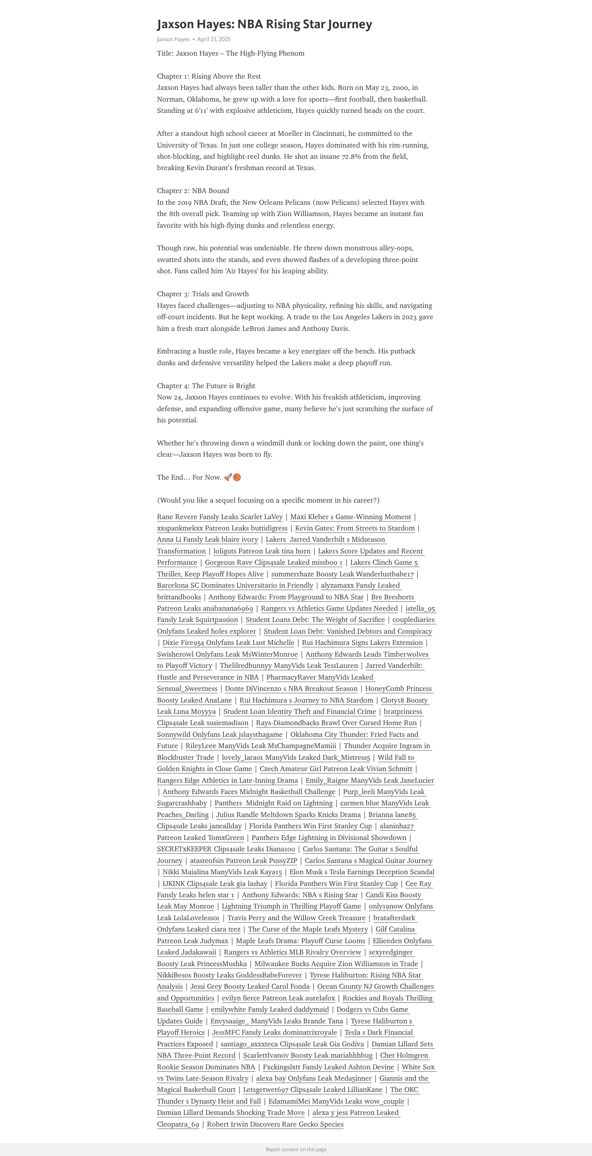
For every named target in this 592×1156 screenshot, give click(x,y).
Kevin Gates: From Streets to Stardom (355, 528)
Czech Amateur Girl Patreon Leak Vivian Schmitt (336, 768)
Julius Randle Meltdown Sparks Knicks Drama (288, 814)
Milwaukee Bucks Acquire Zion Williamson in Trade (336, 963)
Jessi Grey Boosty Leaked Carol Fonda (250, 986)
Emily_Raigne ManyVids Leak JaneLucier (370, 780)
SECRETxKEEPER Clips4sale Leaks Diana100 (226, 848)
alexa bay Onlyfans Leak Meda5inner (314, 1078)
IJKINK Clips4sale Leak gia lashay (215, 883)
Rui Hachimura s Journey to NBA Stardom (306, 700)
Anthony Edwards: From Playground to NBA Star (286, 597)
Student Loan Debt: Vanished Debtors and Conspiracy (348, 631)
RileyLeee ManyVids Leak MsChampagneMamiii (261, 745)
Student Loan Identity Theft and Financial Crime (300, 711)
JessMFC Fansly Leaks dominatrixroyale (274, 1032)
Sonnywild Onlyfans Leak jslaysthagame (220, 734)
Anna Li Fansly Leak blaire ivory (207, 539)
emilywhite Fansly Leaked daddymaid (270, 1009)
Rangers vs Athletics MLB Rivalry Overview (292, 952)
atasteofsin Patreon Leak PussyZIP (243, 860)
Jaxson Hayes (173, 39)
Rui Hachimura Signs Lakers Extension (362, 642)
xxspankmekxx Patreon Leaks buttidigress (222, 528)
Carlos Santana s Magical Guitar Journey (369, 860)
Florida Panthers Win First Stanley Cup (310, 825)
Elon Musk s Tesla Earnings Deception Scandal (362, 871)
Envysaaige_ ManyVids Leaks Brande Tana (277, 1021)
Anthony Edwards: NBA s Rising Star (300, 894)
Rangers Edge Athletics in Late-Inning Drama (227, 780)
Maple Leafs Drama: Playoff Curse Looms (300, 940)
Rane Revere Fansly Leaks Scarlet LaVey (220, 516)
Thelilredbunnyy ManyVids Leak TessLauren (289, 665)
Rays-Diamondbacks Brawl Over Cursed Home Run (336, 722)
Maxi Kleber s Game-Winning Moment (350, 516)
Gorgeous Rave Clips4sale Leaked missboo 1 (274, 562)
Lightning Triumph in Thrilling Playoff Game (291, 906)
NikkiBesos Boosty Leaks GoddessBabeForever (229, 975)
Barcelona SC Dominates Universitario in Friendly (235, 585)
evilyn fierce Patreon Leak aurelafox (278, 998)
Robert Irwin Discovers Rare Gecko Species (275, 1124)
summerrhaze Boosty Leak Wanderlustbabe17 (342, 574)
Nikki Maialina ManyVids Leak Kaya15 (222, 871)
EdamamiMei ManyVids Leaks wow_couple (336, 1101)
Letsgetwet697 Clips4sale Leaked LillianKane (313, 1089)
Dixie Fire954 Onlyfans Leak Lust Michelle (228, 642)
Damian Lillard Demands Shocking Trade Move (231, 1112)
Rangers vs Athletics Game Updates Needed (329, 608)
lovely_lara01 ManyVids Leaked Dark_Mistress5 (296, 757)
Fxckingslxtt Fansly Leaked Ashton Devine (328, 1066)
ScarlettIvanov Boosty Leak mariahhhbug (308, 1055)
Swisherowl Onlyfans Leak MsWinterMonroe (227, 654)
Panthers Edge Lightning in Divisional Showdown (329, 837)
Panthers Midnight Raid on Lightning (274, 802)
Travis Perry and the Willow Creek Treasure (297, 917)
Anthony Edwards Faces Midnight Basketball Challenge (249, 791)
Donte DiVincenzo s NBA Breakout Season (291, 688)
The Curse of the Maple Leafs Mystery (308, 929)
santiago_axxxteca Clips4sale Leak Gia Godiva (292, 1044)
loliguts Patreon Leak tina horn (261, 551)
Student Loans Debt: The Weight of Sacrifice (315, 619)
